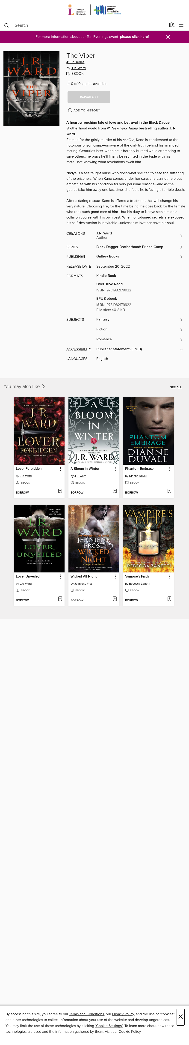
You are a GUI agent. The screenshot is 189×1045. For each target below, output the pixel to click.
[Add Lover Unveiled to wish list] (60, 599)
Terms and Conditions (86, 1014)
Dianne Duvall (138, 476)
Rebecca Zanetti (139, 584)
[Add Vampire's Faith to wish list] (169, 599)
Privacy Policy (123, 1014)
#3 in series (75, 62)
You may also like (22, 387)
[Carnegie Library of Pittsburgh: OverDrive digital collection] (94, 9)
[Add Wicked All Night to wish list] (115, 599)
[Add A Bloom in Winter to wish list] (115, 491)
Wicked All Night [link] (84, 577)
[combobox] (85, 25)
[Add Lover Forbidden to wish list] (60, 491)
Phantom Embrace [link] (139, 469)
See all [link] (176, 387)
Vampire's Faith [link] (137, 577)
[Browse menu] (181, 25)
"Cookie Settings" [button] (109, 1026)
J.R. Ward (78, 68)
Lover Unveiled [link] (28, 577)
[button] (89, 97)
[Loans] (172, 25)
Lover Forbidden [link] (29, 469)
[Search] (6, 25)
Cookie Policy (130, 1031)
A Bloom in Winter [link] (85, 469)
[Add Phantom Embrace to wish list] (169, 491)
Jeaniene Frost (83, 584)
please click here (134, 36)
